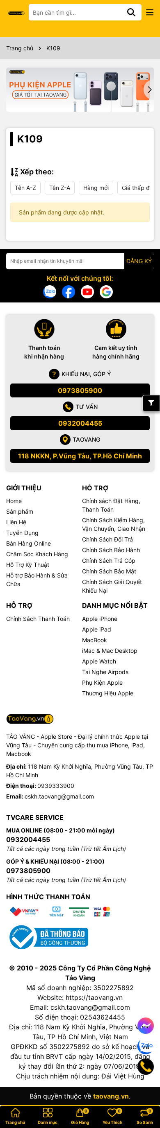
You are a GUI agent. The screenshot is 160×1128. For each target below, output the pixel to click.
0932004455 (80, 423)
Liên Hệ (16, 522)
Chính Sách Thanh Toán (38, 618)
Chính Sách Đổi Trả (107, 539)
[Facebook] (68, 291)
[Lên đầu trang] (142, 1095)
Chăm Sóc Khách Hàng (37, 553)
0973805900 (80, 390)
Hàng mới (96, 187)
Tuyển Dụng (22, 532)
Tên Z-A (59, 187)
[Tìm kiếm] (131, 12)
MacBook (94, 639)
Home (14, 500)
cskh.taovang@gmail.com (59, 796)
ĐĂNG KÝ (139, 260)
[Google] (106, 291)
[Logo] (16, 12)
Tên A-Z (25, 187)
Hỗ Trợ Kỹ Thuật (27, 564)
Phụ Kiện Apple (102, 682)
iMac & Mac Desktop (109, 650)
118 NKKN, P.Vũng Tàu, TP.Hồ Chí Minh (80, 456)
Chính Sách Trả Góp (108, 560)
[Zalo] (49, 291)
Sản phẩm (19, 511)
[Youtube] (87, 291)
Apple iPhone (99, 618)
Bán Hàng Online (28, 543)
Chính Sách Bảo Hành (111, 549)
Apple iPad (96, 629)
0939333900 (55, 785)
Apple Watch (99, 661)
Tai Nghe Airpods (105, 671)
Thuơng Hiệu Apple (107, 693)
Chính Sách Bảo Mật (109, 571)
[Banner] (80, 90)
